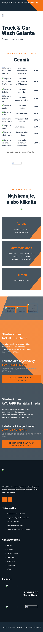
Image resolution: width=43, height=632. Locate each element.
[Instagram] (38, 8)
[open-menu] (39, 16)
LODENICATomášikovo (31, 594)
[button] (3, 308)
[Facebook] (33, 8)
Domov (5, 39)
